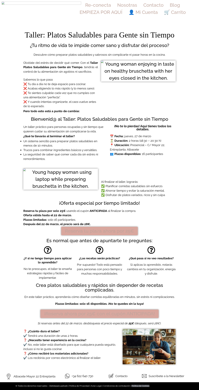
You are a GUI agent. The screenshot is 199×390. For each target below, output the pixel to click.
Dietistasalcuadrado (58, 386)
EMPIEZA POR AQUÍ (101, 12)
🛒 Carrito (175, 12)
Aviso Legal (96, 386)
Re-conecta (98, 5)
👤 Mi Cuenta (143, 12)
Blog (175, 5)
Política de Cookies (140, 386)
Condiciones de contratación (116, 386)
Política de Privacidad (79, 386)
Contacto (153, 5)
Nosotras (127, 5)
